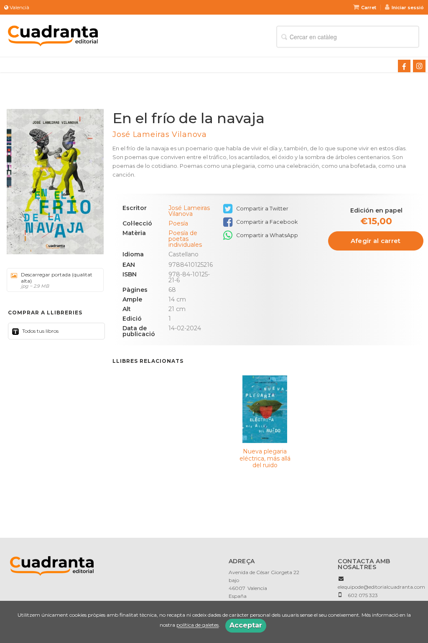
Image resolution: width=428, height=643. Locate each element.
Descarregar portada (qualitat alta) (56, 280)
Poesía (178, 223)
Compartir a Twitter (261, 208)
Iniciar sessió (408, 7)
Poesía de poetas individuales (185, 238)
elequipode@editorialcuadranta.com (381, 587)
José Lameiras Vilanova (159, 134)
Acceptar (245, 625)
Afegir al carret (376, 241)
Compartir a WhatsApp (266, 235)
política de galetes (197, 625)
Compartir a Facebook (266, 222)
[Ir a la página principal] (53, 35)
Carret (368, 7)
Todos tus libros (40, 331)
